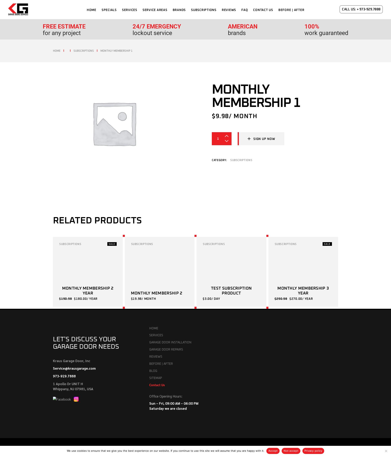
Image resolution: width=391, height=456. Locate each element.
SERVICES (156, 335)
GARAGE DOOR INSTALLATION (170, 342)
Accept (273, 450)
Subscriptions (241, 160)
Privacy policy (313, 450)
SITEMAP (155, 378)
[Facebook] (62, 398)
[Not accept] (386, 451)
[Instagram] (76, 398)
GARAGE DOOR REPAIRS (166, 349)
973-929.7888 (64, 376)
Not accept (291, 450)
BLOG (153, 370)
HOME (153, 328)
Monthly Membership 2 (156, 293)
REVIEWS (155, 356)
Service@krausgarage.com (74, 368)
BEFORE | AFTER (161, 363)
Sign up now (264, 139)
